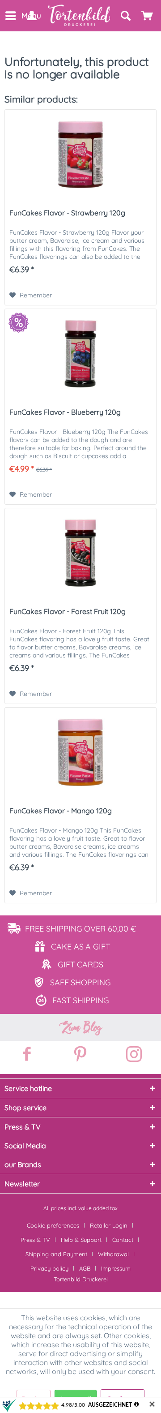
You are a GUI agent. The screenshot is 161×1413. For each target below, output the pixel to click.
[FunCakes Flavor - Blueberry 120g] (80, 354)
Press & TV (35, 1239)
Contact (122, 1239)
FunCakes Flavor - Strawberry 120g (67, 212)
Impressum (116, 1268)
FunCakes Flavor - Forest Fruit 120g (67, 611)
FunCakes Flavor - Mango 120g (60, 810)
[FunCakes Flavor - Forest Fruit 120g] (80, 553)
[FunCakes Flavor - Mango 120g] (80, 752)
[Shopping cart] (148, 16)
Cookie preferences (53, 1225)
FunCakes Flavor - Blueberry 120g (65, 412)
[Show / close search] (125, 16)
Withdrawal (113, 1254)
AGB (84, 1268)
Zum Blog (80, 1027)
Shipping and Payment (56, 1254)
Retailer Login (108, 1225)
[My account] (31, 16)
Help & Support (81, 1239)
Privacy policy (49, 1268)
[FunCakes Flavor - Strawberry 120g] (80, 154)
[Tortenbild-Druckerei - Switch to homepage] (79, 15)
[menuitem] (10, 16)
